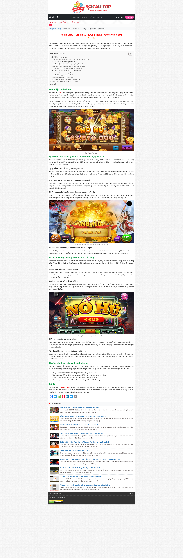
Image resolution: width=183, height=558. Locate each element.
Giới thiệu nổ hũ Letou (59, 57)
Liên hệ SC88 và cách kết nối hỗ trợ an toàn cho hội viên (80, 476)
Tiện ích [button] (99, 17)
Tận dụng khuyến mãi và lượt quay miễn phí (67, 79)
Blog (59, 28)
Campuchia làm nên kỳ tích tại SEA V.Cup (75, 450)
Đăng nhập (119, 17)
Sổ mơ (92, 17)
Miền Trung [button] (63, 22)
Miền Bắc (53, 22)
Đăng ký (129, 17)
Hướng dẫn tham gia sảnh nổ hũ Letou (65, 81)
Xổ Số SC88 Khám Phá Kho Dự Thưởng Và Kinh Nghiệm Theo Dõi (84, 442)
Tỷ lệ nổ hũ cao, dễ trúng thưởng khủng (66, 62)
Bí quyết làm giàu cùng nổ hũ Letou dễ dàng (67, 70)
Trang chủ (75, 17)
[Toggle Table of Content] (129, 54)
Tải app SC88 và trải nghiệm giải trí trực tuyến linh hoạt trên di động (85, 485)
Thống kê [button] (84, 17)
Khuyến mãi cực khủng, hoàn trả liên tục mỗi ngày (69, 68)
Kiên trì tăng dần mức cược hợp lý (64, 77)
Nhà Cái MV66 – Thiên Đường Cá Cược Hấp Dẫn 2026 (79, 407)
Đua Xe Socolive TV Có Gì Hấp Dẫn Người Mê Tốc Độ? (80, 468)
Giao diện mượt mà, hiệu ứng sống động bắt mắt (68, 64)
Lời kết (54, 84)
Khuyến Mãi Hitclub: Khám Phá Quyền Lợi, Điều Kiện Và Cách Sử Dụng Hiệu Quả (90, 459)
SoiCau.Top (54, 17)
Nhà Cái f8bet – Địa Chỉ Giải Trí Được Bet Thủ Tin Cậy (79, 425)
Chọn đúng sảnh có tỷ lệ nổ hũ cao (65, 73)
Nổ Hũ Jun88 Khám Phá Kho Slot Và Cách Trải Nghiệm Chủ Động (84, 416)
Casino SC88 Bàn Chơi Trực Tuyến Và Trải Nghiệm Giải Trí (81, 433)
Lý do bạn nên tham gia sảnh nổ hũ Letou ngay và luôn (70, 59)
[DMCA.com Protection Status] (56, 501)
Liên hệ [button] (130, 493)
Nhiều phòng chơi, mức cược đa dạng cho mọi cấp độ (70, 66)
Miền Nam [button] (75, 22)
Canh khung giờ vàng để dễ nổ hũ (64, 75)
